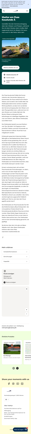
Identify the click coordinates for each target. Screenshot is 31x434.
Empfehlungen (8, 416)
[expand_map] (26, 289)
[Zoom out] (26, 314)
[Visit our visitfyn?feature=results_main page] (17, 383)
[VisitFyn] (8, 391)
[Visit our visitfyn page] (13, 383)
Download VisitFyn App (10, 418)
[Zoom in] (26, 310)
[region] (15, 301)
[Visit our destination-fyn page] (22, 383)
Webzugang (7, 410)
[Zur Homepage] (15, 11)
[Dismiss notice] (28, 4)
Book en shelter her (10, 67)
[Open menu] (27, 10)
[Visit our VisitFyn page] (9, 383)
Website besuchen (11, 74)
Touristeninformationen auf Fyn (12, 408)
